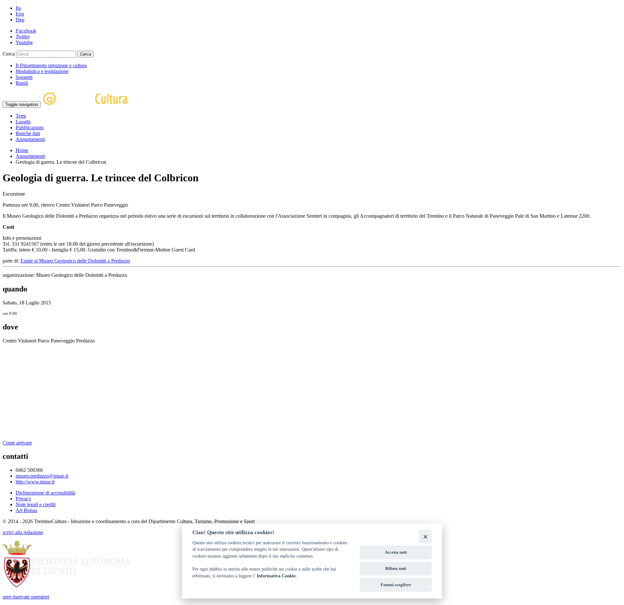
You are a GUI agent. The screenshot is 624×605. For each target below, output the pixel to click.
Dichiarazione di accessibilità (45, 493)
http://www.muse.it (35, 481)
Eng (20, 14)
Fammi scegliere (396, 584)
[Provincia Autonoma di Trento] (66, 585)
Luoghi (23, 121)
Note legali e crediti (36, 504)
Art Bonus (26, 510)
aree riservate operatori (26, 596)
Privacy (23, 498)
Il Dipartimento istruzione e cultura (51, 65)
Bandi (22, 83)
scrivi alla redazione (23, 532)
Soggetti (24, 77)
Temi (21, 116)
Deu (20, 19)
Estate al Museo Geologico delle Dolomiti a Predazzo (75, 261)
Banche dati (28, 133)
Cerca (9, 54)
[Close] (425, 536)
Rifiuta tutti (395, 568)
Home (22, 150)
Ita (18, 8)
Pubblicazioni (30, 127)
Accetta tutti (396, 552)
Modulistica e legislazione (42, 71)
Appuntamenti (30, 139)
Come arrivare (17, 442)
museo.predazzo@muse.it (42, 476)
